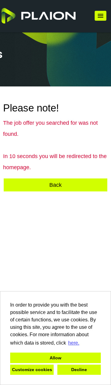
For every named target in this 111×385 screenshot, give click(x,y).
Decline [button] (79, 369)
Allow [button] (55, 357)
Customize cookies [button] (32, 369)
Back (55, 185)
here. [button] (73, 342)
